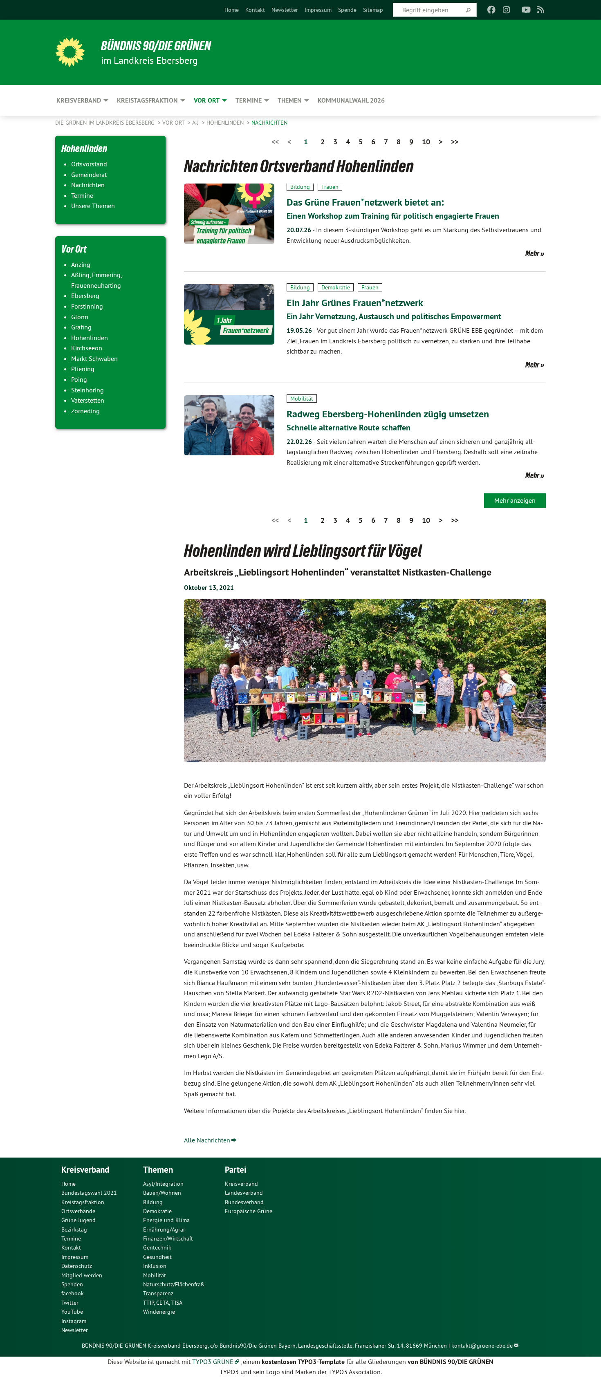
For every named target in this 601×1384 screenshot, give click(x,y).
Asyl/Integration (163, 1183)
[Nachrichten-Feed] (541, 10)
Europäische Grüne (248, 1211)
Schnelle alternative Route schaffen (348, 427)
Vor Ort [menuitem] (207, 100)
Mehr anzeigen (515, 500)
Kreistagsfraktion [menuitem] (147, 100)
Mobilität (301, 398)
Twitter (69, 1302)
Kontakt (255, 9)
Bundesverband (244, 1202)
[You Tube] (526, 10)
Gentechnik (157, 1247)
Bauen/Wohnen (162, 1192)
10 (426, 141)
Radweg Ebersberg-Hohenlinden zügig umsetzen (388, 414)
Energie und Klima (166, 1220)
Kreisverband (241, 1183)
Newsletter (284, 9)
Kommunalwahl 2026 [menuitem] (351, 100)
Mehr (532, 253)
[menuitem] (231, 10)
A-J (196, 122)
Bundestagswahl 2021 (89, 1192)
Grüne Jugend (78, 1220)
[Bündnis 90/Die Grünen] (70, 52)
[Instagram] (506, 10)
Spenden (72, 1284)
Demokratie (335, 287)
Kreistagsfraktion (82, 1202)
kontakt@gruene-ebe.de (482, 1345)
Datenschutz (76, 1266)
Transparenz (158, 1293)
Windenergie (159, 1311)
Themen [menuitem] (290, 100)
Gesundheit (157, 1257)
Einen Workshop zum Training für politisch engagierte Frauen (393, 216)
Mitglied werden (81, 1275)
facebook (72, 1293)
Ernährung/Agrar (164, 1229)
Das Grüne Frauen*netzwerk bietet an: (365, 202)
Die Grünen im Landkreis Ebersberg (105, 122)
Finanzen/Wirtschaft (168, 1238)
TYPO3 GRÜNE (212, 1361)
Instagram (73, 1321)
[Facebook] (492, 10)
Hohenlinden (225, 122)
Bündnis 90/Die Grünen (156, 45)
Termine (71, 1238)
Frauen (330, 186)
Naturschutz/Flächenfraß (173, 1284)
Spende (347, 9)
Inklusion (154, 1266)
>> (454, 141)
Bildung (300, 186)
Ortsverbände (78, 1211)
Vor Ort (174, 122)
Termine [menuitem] (248, 100)
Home (231, 9)
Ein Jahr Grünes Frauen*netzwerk (355, 302)
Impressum (318, 9)
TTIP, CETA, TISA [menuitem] (162, 1302)
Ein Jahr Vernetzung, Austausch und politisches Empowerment (394, 316)
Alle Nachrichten (207, 1140)
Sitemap (373, 9)
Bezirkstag (74, 1229)
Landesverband (244, 1192)
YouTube (72, 1311)
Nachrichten (269, 122)
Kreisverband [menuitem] (78, 100)
